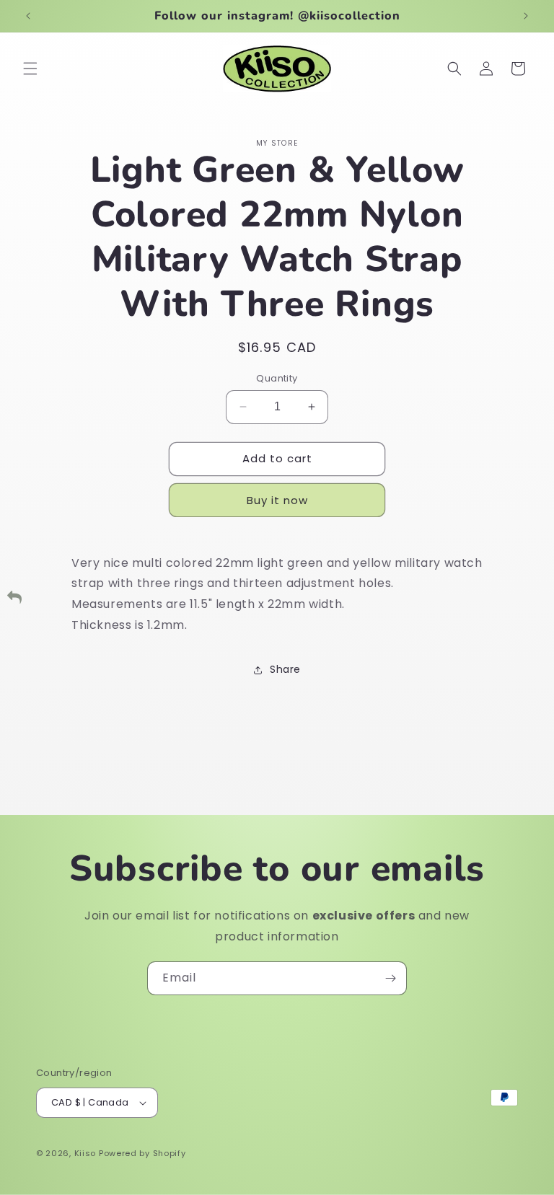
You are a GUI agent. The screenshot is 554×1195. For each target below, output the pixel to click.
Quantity (276, 378)
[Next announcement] (526, 16)
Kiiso (85, 1153)
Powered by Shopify (142, 1153)
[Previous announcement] (28, 16)
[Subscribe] (390, 978)
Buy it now (277, 500)
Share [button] (285, 669)
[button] (30, 68)
